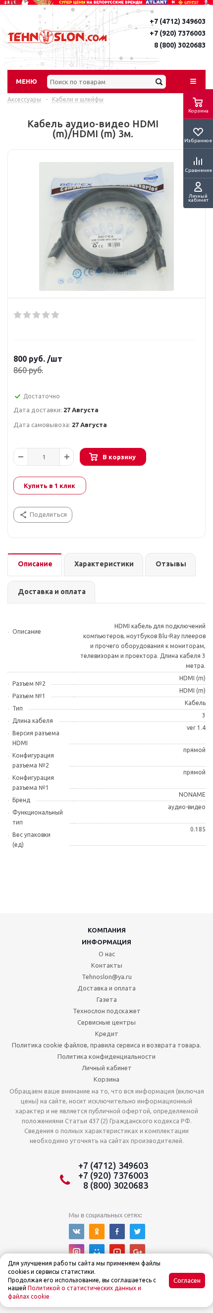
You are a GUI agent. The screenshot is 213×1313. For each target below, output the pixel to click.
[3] (37, 315)
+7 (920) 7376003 (178, 33)
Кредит (106, 1033)
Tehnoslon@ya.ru (107, 976)
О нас (107, 953)
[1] (18, 315)
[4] (46, 315)
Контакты (106, 965)
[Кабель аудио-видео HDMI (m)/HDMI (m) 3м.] (106, 226)
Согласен (187, 1280)
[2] (27, 315)
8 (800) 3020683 (180, 45)
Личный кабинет (107, 1067)
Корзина (106, 1079)
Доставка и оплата (106, 988)
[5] (55, 315)
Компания (107, 930)
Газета (107, 999)
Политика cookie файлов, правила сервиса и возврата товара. (106, 1044)
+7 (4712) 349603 (178, 21)
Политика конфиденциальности (106, 1056)
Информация (106, 941)
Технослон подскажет (107, 1010)
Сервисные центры (106, 1022)
